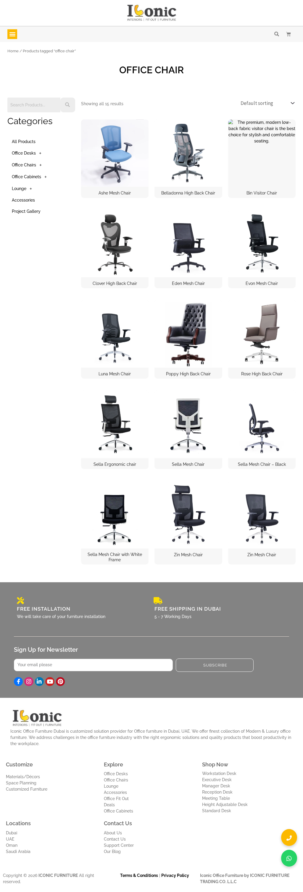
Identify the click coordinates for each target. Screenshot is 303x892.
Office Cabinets (26, 176)
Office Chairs (24, 165)
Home (13, 51)
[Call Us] (289, 837)
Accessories (23, 200)
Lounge (19, 188)
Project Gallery (26, 211)
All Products (24, 141)
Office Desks (24, 153)
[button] (12, 34)
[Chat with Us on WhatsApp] (289, 858)
